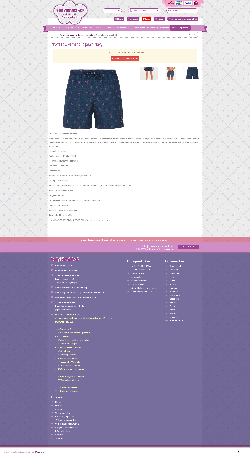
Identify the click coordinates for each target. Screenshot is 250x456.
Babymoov (174, 291)
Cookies (59, 434)
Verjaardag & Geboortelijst (183, 19)
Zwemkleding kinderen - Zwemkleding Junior (76, 35)
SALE (147, 19)
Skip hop (173, 288)
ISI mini (173, 302)
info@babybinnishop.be (66, 270)
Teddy (172, 306)
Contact (133, 19)
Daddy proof (175, 266)
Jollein (172, 280)
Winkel (58, 405)
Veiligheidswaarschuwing (66, 427)
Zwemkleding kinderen (180, 28)
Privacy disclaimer (63, 431)
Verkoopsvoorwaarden (65, 420)
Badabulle (174, 298)
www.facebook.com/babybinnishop (71, 287)
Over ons (59, 409)
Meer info (39, 451)
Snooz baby (175, 295)
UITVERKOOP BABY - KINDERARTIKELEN (70, 28)
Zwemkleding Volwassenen (158, 28)
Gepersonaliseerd (123, 28)
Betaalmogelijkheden (64, 416)
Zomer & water (138, 28)
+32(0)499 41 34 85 (64, 265)
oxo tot (173, 284)
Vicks (172, 277)
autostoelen (109, 28)
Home (120, 19)
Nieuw (160, 19)
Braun (172, 309)
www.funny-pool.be (64, 292)
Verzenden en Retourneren (67, 423)
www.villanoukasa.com (65, 297)
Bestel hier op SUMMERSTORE (125, 58)
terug (194, 34)
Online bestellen (62, 413)
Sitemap (59, 438)
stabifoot (174, 269)
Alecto (173, 313)
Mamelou (174, 317)
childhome (174, 273)
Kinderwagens (96, 28)
